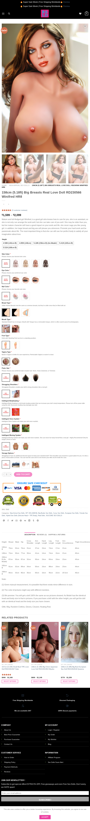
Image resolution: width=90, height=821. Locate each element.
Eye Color (6, 270)
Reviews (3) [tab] (42, 535)
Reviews (7, 772)
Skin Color (6, 254)
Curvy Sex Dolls (58, 513)
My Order (51, 735)
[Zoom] (5, 149)
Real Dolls (41, 515)
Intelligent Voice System (11, 419)
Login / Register (54, 730)
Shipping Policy (9, 762)
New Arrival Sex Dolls (19, 185)
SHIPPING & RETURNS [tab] (57, 535)
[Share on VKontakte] (25, 521)
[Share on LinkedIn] (29, 521)
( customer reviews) (19, 210)
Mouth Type (6, 319)
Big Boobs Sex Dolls (45, 513)
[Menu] (3, 13)
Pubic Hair (6, 368)
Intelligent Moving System (12, 435)
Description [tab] (29, 535)
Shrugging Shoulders (10, 384)
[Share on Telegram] (38, 521)
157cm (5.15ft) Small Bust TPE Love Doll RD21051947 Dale (15, 668)
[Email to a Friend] (17, 521)
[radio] (9, 243)
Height (4, 239)
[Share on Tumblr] (33, 521)
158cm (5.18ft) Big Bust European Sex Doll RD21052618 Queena (73, 668)
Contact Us (8, 744)
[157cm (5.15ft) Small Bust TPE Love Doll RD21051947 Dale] (15, 642)
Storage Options (8, 453)
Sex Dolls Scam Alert (55, 762)
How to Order (9, 757)
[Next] (83, 88)
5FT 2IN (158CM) (31, 513)
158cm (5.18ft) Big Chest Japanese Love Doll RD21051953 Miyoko (44, 668)
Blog (49, 744)
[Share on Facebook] (8, 521)
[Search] (9, 13)
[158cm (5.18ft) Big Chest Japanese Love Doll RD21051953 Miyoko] (45, 642)
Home (4, 185)
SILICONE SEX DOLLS (54, 515)
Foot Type (6, 336)
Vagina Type (7, 352)
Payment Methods (11, 767)
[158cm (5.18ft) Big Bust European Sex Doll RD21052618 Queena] (74, 642)
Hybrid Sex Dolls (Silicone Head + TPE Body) (21, 515)
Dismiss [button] (66, 2)
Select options (10, 681)
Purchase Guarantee (12, 739)
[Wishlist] (80, 13)
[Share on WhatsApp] (4, 521)
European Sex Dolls (72, 513)
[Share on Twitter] (12, 521)
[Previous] (6, 88)
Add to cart (23, 474)
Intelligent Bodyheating (11, 401)
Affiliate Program (54, 757)
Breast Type (6, 303)
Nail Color (6, 286)
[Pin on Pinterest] (21, 521)
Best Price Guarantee (12, 735)
